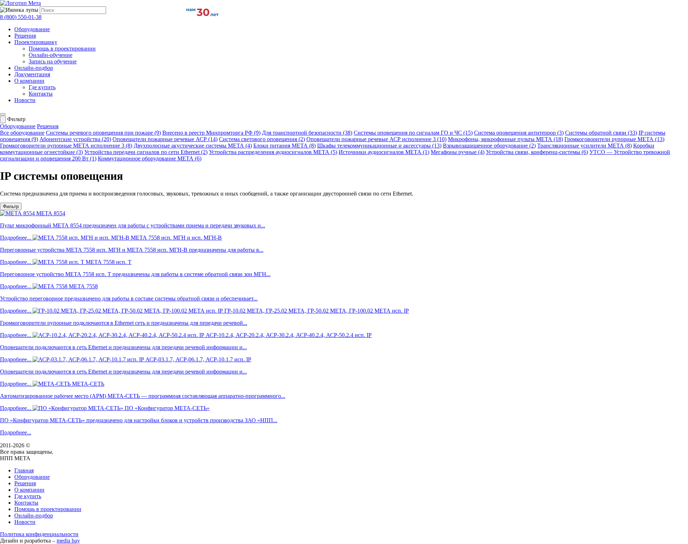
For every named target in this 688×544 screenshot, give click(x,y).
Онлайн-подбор (33, 68)
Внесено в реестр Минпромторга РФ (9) (211, 133)
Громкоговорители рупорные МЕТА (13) (614, 139)
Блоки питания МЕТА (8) (284, 146)
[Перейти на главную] (20, 3)
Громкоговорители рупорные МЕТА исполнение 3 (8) (66, 146)
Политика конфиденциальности (39, 534)
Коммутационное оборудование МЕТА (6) (149, 158)
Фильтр (11, 206)
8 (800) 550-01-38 (21, 17)
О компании (29, 81)
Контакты (41, 94)
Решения (25, 36)
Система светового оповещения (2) (262, 139)
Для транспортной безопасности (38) (307, 133)
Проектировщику (35, 42)
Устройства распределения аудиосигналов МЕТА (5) (273, 152)
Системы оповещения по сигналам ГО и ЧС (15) (413, 133)
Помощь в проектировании (62, 48)
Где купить (42, 87)
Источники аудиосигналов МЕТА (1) (384, 152)
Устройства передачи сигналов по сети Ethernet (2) (145, 152)
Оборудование (32, 29)
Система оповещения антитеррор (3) (519, 133)
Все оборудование (22, 133)
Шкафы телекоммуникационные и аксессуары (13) (379, 146)
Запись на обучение (53, 61)
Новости (24, 100)
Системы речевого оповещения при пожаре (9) (103, 133)
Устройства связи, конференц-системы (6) (537, 152)
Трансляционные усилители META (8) (584, 146)
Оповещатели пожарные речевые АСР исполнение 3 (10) (376, 139)
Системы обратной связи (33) (601, 133)
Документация (32, 74)
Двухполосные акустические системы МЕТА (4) (193, 146)
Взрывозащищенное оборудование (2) (489, 146)
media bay (68, 541)
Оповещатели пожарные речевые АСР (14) (165, 139)
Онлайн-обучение (50, 55)
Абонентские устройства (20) (75, 139)
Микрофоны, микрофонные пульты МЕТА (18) (505, 139)
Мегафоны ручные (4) (457, 152)
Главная (24, 470)
